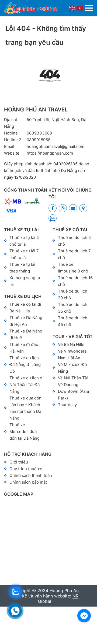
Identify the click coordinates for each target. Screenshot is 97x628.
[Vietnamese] (80, 8)
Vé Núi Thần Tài (73, 377)
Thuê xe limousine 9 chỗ (73, 268)
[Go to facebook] (84, 615)
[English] (72, 8)
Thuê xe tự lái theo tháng (22, 268)
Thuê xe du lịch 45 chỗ (72, 321)
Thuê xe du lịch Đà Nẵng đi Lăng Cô (25, 364)
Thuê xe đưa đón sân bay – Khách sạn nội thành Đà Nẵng (25, 408)
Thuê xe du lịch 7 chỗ (74, 254)
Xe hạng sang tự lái (24, 281)
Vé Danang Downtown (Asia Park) (73, 391)
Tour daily (67, 404)
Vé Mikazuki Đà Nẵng (72, 368)
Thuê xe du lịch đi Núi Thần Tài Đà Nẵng (26, 384)
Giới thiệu (18, 462)
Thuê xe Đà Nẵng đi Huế (25, 334)
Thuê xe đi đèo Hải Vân (23, 348)
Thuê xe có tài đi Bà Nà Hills (25, 307)
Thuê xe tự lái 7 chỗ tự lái (24, 254)
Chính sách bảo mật (28, 482)
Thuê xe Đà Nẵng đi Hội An (25, 321)
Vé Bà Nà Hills (71, 344)
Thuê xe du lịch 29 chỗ (72, 294)
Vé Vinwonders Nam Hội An (72, 354)
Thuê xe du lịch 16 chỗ (75, 281)
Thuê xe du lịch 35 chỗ (72, 308)
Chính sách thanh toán (30, 475)
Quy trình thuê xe (25, 468)
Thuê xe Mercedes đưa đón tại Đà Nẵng (24, 431)
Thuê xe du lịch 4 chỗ (74, 241)
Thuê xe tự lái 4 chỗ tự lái (24, 241)
